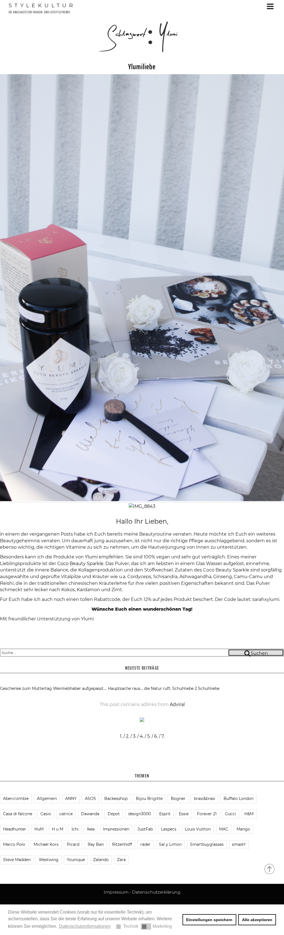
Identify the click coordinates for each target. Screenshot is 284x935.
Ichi (75, 829)
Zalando (101, 859)
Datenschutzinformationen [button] (85, 926)
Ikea (91, 829)
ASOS (90, 798)
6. (156, 736)
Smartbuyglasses (207, 844)
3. (134, 736)
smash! (239, 844)
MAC (223, 829)
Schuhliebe (208, 688)
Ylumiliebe (142, 67)
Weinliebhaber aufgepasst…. (80, 688)
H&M (248, 813)
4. (142, 736)
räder (145, 844)
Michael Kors (46, 844)
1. (121, 736)
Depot (114, 813)
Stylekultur (42, 5)
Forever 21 (207, 813)
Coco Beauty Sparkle (80, 563)
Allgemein (47, 798)
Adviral (177, 704)
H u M (57, 829)
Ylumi (91, 556)
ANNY (71, 798)
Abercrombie (16, 798)
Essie (184, 813)
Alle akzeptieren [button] (257, 919)
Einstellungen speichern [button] (209, 919)
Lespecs (168, 829)
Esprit (165, 813)
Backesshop (116, 798)
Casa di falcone (17, 813)
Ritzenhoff (122, 844)
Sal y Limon (170, 844)
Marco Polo (14, 844)
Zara (121, 859)
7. (162, 736)
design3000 (139, 813)
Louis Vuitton (198, 829)
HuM (39, 829)
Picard (73, 844)
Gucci (230, 813)
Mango (243, 829)
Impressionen (116, 829)
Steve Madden (17, 859)
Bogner (178, 798)
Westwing (49, 859)
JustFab (145, 829)
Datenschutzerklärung (156, 892)
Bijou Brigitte (149, 798)
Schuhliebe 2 (184, 688)
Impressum (116, 892)
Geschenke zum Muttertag (26, 688)
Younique (76, 859)
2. (127, 736)
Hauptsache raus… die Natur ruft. (139, 688)
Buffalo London (238, 798)
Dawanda (90, 813)
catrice (66, 813)
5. (149, 736)
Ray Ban (96, 844)
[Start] (269, 868)
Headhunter (14, 829)
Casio (45, 813)
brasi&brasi (204, 798)
